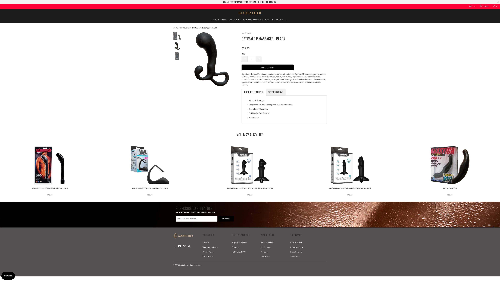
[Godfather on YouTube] (180, 246)
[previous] (187, 59)
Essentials (258, 20)
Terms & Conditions (209, 247)
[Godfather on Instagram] (189, 246)
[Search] (286, 20)
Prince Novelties (296, 247)
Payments (235, 247)
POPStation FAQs (239, 252)
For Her (215, 20)
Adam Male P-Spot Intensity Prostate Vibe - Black (50, 165)
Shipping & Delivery (239, 243)
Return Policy (207, 256)
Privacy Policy (207, 252)
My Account (265, 247)
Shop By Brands (267, 243)
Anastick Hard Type (450, 165)
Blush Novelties (296, 252)
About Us (206, 243)
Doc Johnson (246, 33)
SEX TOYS (238, 20)
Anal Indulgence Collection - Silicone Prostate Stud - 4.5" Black (250, 165)
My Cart (264, 252)
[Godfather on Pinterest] (184, 246)
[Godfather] (250, 13)
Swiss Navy (294, 256)
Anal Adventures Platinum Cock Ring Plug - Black (150, 165)
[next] (236, 59)
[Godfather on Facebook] (175, 246)
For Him (224, 20)
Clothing (247, 20)
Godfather (182, 265)
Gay (230, 20)
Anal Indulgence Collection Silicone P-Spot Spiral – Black (350, 165)
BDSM (267, 20)
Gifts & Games (277, 20)
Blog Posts (265, 256)
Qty (243, 54)
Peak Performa (296, 243)
